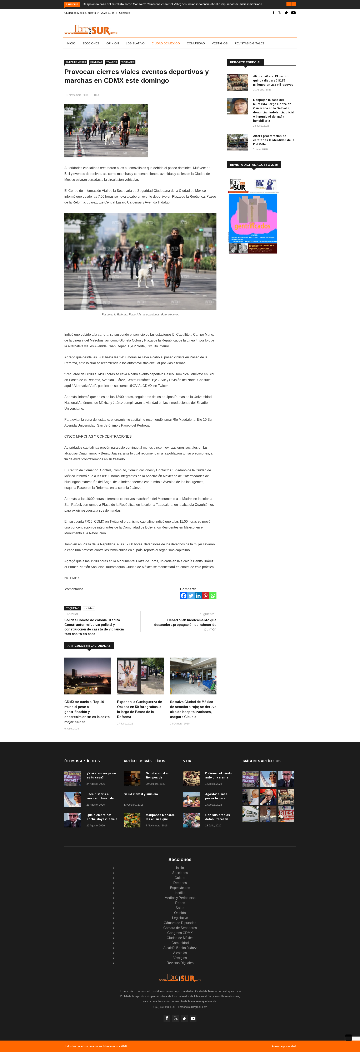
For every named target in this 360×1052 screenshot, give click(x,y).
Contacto (124, 12)
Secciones (90, 43)
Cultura (180, 878)
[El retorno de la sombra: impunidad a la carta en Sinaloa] (268, 803)
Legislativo (135, 43)
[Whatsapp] (212, 595)
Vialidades (127, 62)
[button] (288, 4)
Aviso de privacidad (284, 1046)
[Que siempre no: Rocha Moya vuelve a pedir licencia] (73, 821)
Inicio (70, 43)
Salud (180, 908)
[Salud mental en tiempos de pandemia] (133, 779)
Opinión (112, 43)
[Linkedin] (198, 595)
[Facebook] (183, 595)
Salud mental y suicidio (141, 794)
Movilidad (96, 62)
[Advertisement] (258, 292)
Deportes (180, 883)
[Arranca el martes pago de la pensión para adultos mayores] (250, 803)
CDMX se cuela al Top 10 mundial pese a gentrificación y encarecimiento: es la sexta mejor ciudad (87, 712)
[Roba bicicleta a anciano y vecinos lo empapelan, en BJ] (268, 821)
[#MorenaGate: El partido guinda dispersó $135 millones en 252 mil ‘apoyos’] (238, 83)
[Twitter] (191, 595)
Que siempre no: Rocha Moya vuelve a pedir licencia (101, 819)
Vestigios (220, 43)
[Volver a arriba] (348, 1037)
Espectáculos (180, 888)
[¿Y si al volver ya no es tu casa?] (73, 779)
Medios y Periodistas (180, 898)
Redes (180, 903)
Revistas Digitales (249, 43)
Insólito (180, 893)
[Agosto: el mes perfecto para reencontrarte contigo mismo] (192, 800)
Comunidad (196, 43)
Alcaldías (180, 953)
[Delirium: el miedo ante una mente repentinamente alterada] (192, 779)
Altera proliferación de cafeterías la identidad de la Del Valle (273, 140)
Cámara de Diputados (180, 923)
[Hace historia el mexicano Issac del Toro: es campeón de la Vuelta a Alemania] (73, 800)
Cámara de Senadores (180, 928)
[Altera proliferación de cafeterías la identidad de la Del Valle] (238, 143)
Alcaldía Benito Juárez (180, 948)
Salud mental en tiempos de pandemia (158, 777)
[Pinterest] (205, 595)
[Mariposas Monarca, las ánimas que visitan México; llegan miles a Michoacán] (133, 821)
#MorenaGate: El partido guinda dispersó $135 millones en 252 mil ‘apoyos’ (273, 80)
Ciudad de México (166, 43)
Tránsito (111, 62)
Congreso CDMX (180, 933)
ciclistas (89, 608)
